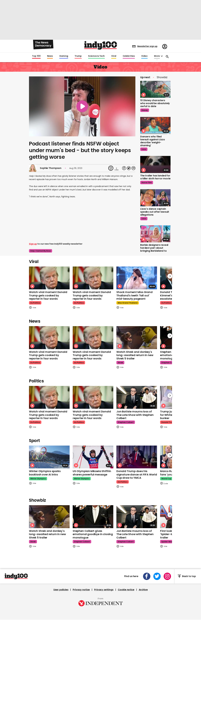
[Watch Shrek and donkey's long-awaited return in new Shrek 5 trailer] (136, 337)
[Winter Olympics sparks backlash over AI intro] (49, 457)
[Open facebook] (146, 576)
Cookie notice (126, 589)
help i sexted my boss (40, 251)
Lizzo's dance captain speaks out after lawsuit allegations (154, 211)
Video (144, 56)
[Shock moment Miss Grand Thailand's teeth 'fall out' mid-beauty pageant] (136, 278)
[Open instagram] (167, 576)
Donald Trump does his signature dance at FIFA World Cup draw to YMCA (136, 474)
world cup (166, 478)
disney (145, 110)
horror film (147, 182)
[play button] (82, 106)
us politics (35, 303)
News (50, 56)
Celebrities (129, 56)
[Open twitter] (157, 576)
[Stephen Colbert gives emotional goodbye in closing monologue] (93, 516)
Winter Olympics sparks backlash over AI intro (45, 472)
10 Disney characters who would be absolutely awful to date (155, 103)
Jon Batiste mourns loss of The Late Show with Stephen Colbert (134, 415)
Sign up (33, 243)
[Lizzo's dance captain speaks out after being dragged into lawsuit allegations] (155, 197)
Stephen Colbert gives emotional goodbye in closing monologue (93, 534)
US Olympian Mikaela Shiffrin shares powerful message (92, 472)
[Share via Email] (133, 168)
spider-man (167, 541)
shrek (120, 362)
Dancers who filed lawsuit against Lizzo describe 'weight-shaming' (152, 141)
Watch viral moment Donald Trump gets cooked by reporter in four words (48, 295)
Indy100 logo (100, 45)
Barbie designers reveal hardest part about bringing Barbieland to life (154, 249)
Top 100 (36, 56)
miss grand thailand (127, 303)
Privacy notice (81, 589)
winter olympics (38, 478)
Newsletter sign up (147, 46)
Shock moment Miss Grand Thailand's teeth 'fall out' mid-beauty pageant (134, 295)
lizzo (144, 149)
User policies (60, 589)
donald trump (168, 422)
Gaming (63, 56)
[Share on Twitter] (129, 168)
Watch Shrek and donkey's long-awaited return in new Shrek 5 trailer (134, 355)
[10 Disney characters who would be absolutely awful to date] (155, 89)
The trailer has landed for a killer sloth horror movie (155, 177)
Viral (113, 56)
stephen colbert (169, 362)
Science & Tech (96, 56)
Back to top (189, 576)
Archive (143, 589)
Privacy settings (103, 589)
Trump (78, 56)
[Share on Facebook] (124, 168)
